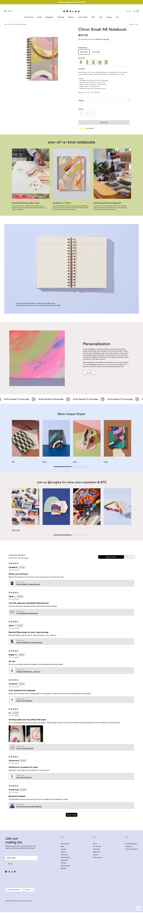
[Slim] (87, 62)
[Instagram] (9, 871)
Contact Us (128, 846)
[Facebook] (6, 871)
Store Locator (97, 857)
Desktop (63, 849)
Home (5, 24)
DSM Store (96, 852)
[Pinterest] (15, 871)
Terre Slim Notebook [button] (24, 777)
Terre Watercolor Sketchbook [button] (27, 613)
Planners (71, 17)
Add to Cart (104, 122)
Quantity (80, 109)
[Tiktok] (12, 871)
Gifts (93, 17)
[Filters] (127, 557)
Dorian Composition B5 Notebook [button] (29, 806)
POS (16, 900)
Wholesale (96, 849)
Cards (39, 17)
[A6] (93, 62)
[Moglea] (71, 11)
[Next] (134, 269)
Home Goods (82, 17)
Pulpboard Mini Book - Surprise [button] (28, 671)
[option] (43, 57)
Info (117, 17)
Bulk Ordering (65, 857)
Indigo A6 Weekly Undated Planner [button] (29, 642)
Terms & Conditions (131, 849)
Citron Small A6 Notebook (19, 24)
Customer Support (131, 843)
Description (81, 69)
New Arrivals (28, 17)
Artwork (63, 852)
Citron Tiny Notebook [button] (24, 701)
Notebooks (49, 17)
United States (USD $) (13, 889)
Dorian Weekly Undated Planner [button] (28, 584)
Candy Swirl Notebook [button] (24, 748)
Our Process (97, 846)
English (28, 889)
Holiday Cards (65, 865)
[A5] (99, 62)
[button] (82, 128)
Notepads (60, 17)
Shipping (81, 100)
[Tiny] (81, 62)
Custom (109, 17)
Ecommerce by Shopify (26, 900)
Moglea (12, 900)
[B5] (106, 62)
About (95, 843)
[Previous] (8, 269)
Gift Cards (64, 854)
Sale (100, 17)
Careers (95, 854)
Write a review (111, 557)
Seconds (63, 868)
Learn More (89, 373)
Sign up (10, 863)
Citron (10, 24)
